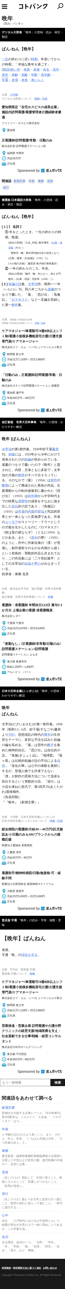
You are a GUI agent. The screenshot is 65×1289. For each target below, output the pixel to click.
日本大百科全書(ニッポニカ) (20, 691)
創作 (15, 305)
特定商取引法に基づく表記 (27, 1268)
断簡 (5, 485)
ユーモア (11, 522)
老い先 (15, 69)
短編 (28, 459)
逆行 (6, 187)
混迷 (50, 181)
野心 (37, 563)
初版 (11, 454)
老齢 (15, 75)
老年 (5, 75)
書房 (55, 449)
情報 (37, 98)
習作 (54, 480)
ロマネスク (20, 299)
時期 (34, 59)
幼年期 (33, 496)
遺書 (51, 289)
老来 (24, 80)
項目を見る (29, 955)
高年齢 (46, 75)
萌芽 (21, 475)
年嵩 (31, 181)
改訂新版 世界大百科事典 (19, 422)
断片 (50, 745)
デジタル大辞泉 (12, 32)
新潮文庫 (19, 181)
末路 (26, 69)
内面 (31, 511)
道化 (34, 537)
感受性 (23, 501)
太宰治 (33, 284)
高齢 (24, 75)
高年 (56, 69)
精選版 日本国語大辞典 (16, 199)
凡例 (44, 98)
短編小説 (14, 284)
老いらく (37, 80)
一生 (5, 59)
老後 (36, 69)
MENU (4, 7)
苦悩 (41, 511)
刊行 (11, 734)
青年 (47, 734)
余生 (46, 69)
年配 (34, 75)
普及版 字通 (9, 920)
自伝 (15, 506)
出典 (54, 242)
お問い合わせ (50, 1268)
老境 (15, 80)
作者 (21, 511)
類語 (6, 69)
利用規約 (6, 1268)
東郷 (41, 181)
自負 (28, 563)
